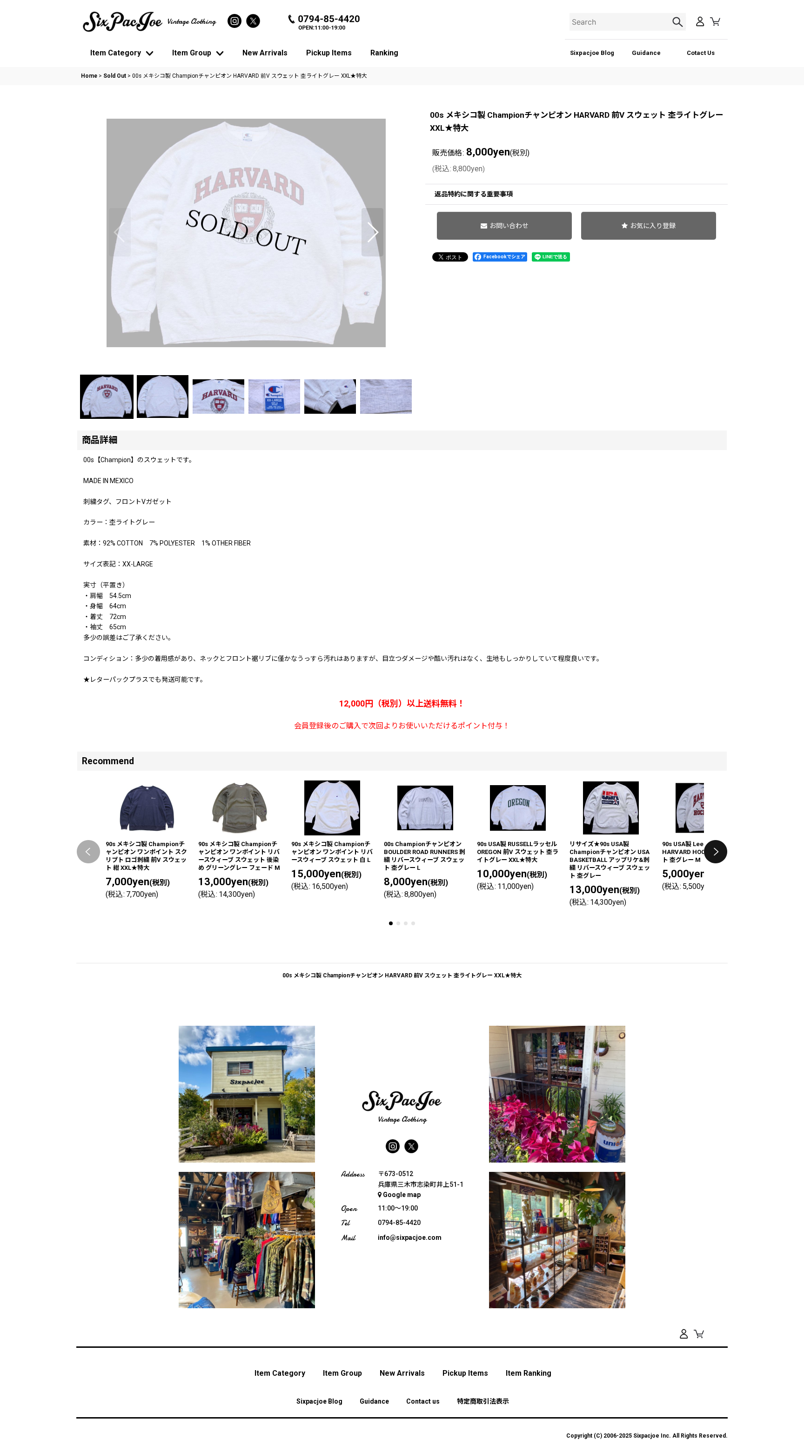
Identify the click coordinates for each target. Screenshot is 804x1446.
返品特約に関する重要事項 (474, 194)
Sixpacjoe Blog (592, 52)
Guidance (646, 52)
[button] (120, 232)
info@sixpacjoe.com (410, 1237)
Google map (402, 1194)
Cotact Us (701, 52)
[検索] (679, 22)
